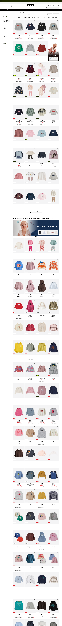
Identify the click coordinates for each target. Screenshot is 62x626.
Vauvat (17, 12)
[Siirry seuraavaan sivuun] (58, 218)
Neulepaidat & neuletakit (27, 12)
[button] (49, 14)
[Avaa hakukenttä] (46, 7)
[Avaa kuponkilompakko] (48, 5)
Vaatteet (20, 12)
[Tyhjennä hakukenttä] (58, 7)
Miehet (8, 5)
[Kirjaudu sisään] (50, 5)
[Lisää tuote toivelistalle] (23, 20)
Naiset (4, 5)
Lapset (12, 5)
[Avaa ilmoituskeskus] (53, 5)
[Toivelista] (56, 5)
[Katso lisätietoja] (19, 39)
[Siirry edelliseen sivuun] (53, 218)
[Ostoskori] (58, 5)
